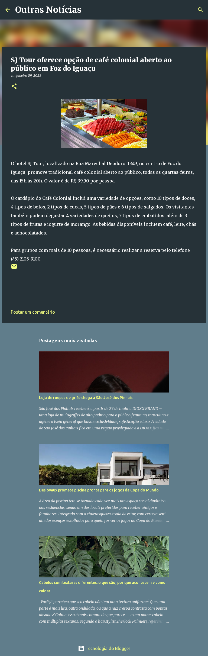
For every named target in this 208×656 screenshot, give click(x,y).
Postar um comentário (33, 312)
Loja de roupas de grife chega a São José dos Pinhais (85, 397)
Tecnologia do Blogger (107, 648)
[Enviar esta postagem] (14, 268)
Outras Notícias (48, 9)
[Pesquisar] (89, 9)
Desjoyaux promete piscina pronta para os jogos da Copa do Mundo (99, 490)
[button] (14, 86)
